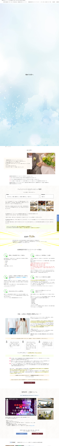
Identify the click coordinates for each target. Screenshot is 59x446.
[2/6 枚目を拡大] (44, 201)
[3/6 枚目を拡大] (52, 201)
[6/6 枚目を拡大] (52, 207)
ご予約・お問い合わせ (57, 226)
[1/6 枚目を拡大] (36, 201)
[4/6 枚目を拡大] (36, 207)
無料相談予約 (22, 433)
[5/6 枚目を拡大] (44, 207)
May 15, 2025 (32, 425)
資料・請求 (37, 433)
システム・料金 (29, 382)
